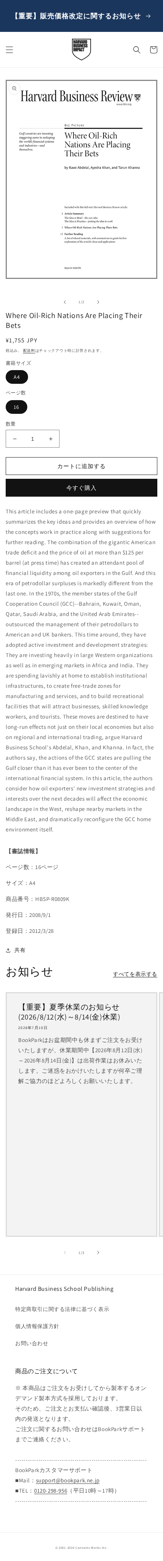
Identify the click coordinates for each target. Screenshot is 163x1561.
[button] (9, 49)
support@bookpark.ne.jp (68, 1480)
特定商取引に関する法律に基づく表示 (62, 1309)
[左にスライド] (64, 302)
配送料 (29, 350)
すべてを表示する (135, 973)
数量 (11, 424)
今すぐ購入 (81, 487)
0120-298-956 (50, 1490)
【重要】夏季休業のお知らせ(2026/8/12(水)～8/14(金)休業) (69, 1012)
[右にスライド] (98, 302)
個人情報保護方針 (37, 1326)
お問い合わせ (32, 1343)
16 (16, 407)
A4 (17, 377)
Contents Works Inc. (91, 1547)
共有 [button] (19, 950)
